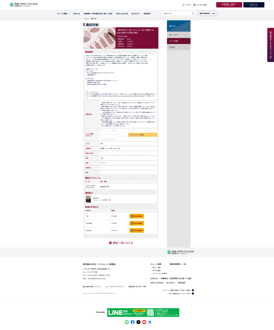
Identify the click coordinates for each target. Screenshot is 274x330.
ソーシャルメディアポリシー (114, 287)
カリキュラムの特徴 (160, 273)
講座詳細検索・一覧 (178, 264)
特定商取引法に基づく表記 (137, 287)
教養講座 (172, 47)
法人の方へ (170, 282)
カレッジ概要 (156, 264)
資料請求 (181, 282)
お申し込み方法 (157, 282)
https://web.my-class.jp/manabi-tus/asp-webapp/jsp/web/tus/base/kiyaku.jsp (121, 96)
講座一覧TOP (173, 35)
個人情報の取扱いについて (92, 287)
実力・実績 (157, 267)
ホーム (86, 18)
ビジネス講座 (173, 41)
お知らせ (154, 278)
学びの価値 (157, 270)
